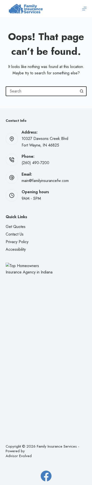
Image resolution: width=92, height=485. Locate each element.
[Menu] (84, 8)
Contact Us (15, 234)
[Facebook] (46, 476)
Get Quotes (16, 226)
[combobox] (41, 91)
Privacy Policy (17, 242)
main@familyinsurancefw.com (45, 180)
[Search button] (81, 91)
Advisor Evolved (19, 456)
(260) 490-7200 (35, 163)
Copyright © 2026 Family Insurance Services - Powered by (42, 449)
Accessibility (16, 249)
